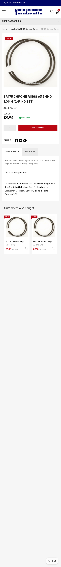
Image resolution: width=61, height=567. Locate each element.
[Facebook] (16, 140)
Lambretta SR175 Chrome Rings (33, 183)
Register (23, 3)
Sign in (16, 3)
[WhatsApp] (25, 140)
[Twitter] (20, 140)
